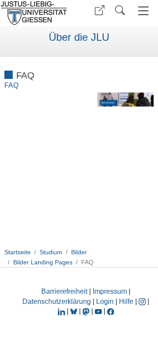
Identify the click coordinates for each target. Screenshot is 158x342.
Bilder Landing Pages (42, 262)
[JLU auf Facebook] (110, 311)
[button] (99, 10)
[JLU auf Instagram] (143, 301)
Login (105, 301)
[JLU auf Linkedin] (62, 311)
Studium (51, 252)
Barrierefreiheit (64, 291)
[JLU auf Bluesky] (74, 311)
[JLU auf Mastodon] (87, 311)
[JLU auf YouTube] (98, 311)
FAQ (11, 85)
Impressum (110, 291)
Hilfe (126, 301)
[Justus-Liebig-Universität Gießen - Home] (36, 13)
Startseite (17, 252)
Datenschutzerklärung (56, 301)
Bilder (79, 252)
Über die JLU (79, 37)
